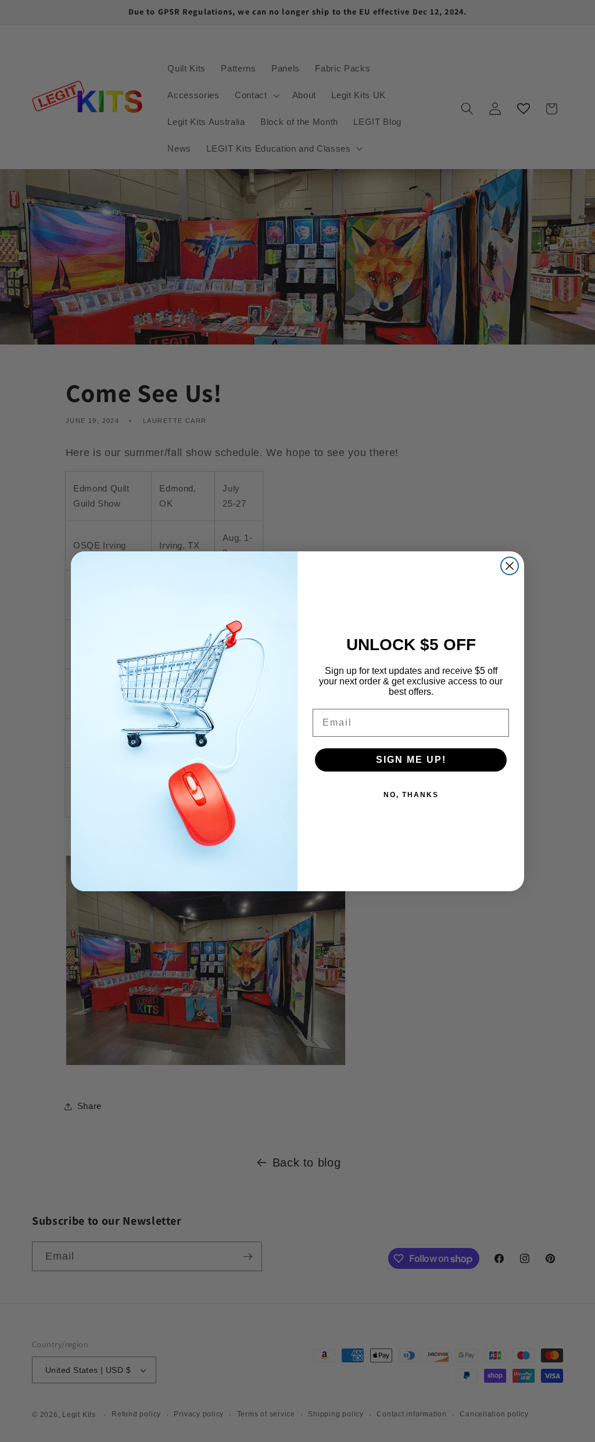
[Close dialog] (509, 566)
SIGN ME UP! (411, 760)
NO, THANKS (411, 795)
